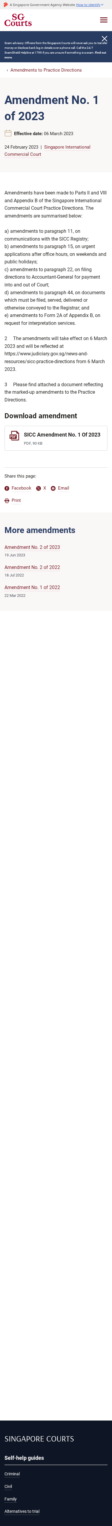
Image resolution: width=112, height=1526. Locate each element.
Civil (8, 1486)
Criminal (12, 1474)
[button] (90, 4)
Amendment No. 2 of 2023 (32, 547)
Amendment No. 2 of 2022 (32, 567)
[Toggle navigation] (104, 20)
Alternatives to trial (21, 1511)
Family (10, 1499)
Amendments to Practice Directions (46, 70)
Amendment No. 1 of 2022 (32, 587)
